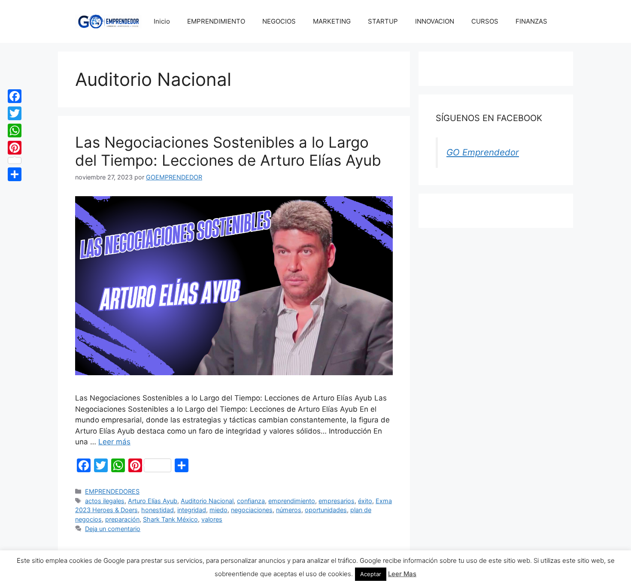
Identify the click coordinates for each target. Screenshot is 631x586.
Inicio (162, 21)
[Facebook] (14, 96)
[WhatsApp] (14, 130)
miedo (218, 509)
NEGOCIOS (279, 21)
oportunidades (326, 509)
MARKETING (332, 21)
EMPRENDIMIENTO (216, 21)
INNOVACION (434, 21)
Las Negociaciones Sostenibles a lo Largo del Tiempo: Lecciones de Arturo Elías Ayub (228, 151)
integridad (191, 509)
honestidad (157, 509)
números (288, 509)
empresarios (337, 500)
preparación (122, 519)
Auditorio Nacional (207, 500)
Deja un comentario (112, 528)
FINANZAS (531, 21)
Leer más (114, 441)
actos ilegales (104, 500)
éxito (365, 500)
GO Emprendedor (482, 152)
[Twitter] (14, 113)
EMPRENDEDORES (112, 491)
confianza (251, 500)
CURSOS (484, 21)
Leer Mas (402, 574)
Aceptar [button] (370, 574)
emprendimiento (291, 500)
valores (211, 519)
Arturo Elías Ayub (152, 500)
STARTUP (383, 21)
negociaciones (252, 509)
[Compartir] (14, 174)
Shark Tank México (170, 519)
